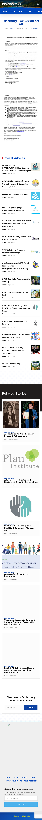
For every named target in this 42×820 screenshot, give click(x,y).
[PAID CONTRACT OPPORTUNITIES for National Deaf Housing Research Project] (35, 167)
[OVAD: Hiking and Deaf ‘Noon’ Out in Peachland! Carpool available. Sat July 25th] (35, 182)
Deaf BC (10, 28)
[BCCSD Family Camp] (35, 365)
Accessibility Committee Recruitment (16, 575)
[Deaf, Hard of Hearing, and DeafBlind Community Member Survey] (35, 307)
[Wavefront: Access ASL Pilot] (35, 196)
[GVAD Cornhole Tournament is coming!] (35, 280)
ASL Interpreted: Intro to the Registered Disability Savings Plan (21, 481)
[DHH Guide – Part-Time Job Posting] (35, 323)
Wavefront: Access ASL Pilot (15, 194)
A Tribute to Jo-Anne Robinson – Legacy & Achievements (20, 435)
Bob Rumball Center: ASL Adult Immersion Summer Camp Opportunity (16, 223)
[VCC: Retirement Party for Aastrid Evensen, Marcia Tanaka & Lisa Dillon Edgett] (35, 349)
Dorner (4, 173)
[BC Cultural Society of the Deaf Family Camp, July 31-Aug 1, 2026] (35, 238)
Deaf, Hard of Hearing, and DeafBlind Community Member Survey (16, 308)
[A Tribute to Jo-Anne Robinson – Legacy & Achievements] (21, 414)
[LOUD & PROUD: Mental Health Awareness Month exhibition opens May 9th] (21, 648)
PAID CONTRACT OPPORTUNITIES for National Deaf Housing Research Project (16, 168)
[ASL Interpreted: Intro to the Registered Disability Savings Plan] (21, 460)
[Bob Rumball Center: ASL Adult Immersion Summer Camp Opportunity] (35, 222)
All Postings (34, 28)
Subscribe (31, 707)
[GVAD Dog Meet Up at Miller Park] (35, 294)
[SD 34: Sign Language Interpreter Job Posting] (35, 209)
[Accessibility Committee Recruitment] (21, 554)
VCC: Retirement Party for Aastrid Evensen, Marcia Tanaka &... (14, 350)
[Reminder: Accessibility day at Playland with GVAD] (35, 336)
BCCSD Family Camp (11, 364)
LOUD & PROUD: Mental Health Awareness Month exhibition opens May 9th (19, 670)
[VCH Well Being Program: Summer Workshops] (35, 251)
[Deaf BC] (5, 29)
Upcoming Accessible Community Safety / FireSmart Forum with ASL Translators (20, 622)
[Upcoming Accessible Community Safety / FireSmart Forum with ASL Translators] (21, 600)
